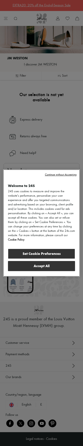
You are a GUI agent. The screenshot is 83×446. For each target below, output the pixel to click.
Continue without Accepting (61, 174)
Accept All (42, 266)
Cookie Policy (16, 239)
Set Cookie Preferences (42, 254)
